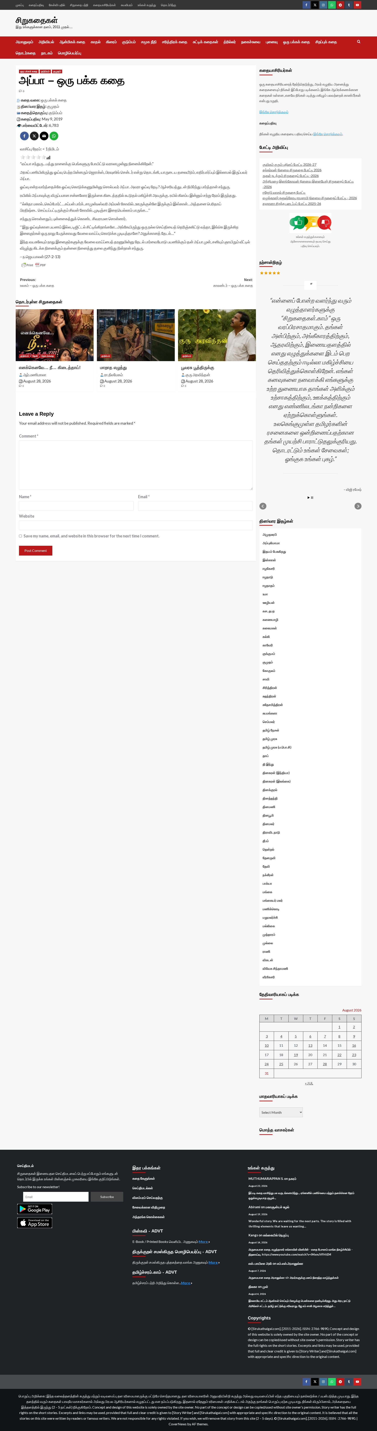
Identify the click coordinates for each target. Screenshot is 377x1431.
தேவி (35, 356)
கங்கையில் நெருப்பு (276, 1235)
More (203, 1241)
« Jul (309, 1083)
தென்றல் (268, 849)
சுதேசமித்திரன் (273, 705)
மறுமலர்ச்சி (270, 917)
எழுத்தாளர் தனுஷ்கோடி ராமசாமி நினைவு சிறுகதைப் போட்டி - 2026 (310, 198)
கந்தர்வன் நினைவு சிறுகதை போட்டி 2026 (292, 170)
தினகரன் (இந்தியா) (276, 773)
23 (354, 1055)
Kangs (253, 1235)
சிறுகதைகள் (37, 20)
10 (267, 1045)
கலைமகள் (270, 628)
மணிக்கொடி (271, 909)
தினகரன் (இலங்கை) (277, 781)
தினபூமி (268, 815)
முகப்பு (20, 5)
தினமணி (269, 807)
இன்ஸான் (269, 560)
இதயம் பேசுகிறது (274, 551)
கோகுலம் (269, 671)
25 (281, 1064)
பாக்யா (267, 883)
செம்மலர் (269, 722)
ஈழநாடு (268, 577)
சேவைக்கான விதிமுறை (148, 1207)
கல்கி (266, 636)
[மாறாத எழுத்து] (136, 335)
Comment (28, 436)
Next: (233, 282)
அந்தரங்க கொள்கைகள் (148, 1217)
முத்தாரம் (269, 934)
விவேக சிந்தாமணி (275, 968)
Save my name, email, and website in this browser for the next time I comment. (91, 536)
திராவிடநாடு (271, 832)
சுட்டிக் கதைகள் (205, 42)
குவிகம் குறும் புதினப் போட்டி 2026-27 (289, 164)
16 (354, 1045)
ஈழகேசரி (269, 568)
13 (310, 1045)
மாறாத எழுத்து (113, 367)
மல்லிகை (269, 926)
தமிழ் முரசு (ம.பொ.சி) (277, 747)
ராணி (266, 951)
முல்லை (268, 943)
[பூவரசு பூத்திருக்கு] (217, 335)
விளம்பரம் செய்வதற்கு (147, 1197)
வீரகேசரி (269, 977)
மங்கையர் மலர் (273, 900)
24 (267, 1064)
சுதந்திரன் (269, 696)
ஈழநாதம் (269, 585)
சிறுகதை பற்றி (79, 5)
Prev (262, 506)
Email (144, 496)
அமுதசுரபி (270, 534)
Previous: (37, 282)
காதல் (96, 42)
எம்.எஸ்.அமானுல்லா (290, 1263)
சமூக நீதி (149, 42)
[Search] (359, 42)
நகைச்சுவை (250, 42)
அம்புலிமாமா (271, 543)
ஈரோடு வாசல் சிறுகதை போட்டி (284, 192)
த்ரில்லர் (230, 42)
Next (358, 506)
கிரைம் (111, 42)
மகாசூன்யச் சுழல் (277, 1207)
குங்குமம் (269, 653)
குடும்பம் (129, 42)
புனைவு (272, 42)
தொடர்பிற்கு (168, 5)
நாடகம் (47, 53)
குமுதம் (57, 71)
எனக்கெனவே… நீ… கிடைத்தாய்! (50, 367)
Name (25, 496)
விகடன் (268, 960)
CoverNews (178, 1424)
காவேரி (268, 645)
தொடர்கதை (26, 53)
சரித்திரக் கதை (174, 42)
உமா (265, 594)
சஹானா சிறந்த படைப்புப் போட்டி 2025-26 (292, 203)
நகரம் (292, 1178)
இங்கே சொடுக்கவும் (273, 112)
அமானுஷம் (24, 42)
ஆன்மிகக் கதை (72, 42)
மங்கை (267, 892)
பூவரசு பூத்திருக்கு (197, 367)
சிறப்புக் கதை (326, 42)
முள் (265, 1287)
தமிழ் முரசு (270, 739)
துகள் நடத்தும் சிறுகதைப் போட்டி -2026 (291, 175)
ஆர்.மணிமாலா (34, 374)
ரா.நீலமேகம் (113, 374)
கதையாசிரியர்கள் (104, 5)
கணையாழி (270, 619)
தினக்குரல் (270, 790)
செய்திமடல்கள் (142, 1188)
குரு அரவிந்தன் (197, 374)
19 (296, 1055)
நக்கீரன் (268, 875)
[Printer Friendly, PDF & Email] (33, 265)
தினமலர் (268, 824)
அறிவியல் (46, 42)
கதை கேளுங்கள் (143, 1178)
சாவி (266, 679)
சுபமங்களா (270, 713)
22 (339, 1055)
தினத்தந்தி (270, 798)
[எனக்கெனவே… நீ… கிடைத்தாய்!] (55, 335)
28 (325, 1064)
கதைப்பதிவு (36, 5)
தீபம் (266, 841)
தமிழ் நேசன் (271, 730)
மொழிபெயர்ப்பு (69, 53)
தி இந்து (268, 764)
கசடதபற (269, 611)
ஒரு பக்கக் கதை (296, 42)
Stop (312, 497)
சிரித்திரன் (270, 688)
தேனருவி (269, 858)
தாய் (266, 756)
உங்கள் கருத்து (147, 5)
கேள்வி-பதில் (57, 5)
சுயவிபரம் (127, 5)
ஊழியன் (269, 602)
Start (309, 497)
